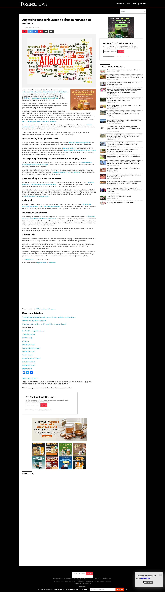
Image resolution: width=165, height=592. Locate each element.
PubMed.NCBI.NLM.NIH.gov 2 (31, 358)
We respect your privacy (73, 581)
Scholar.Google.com (28, 334)
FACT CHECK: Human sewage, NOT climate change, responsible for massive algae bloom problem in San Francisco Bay (124, 182)
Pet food (49, 384)
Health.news (29, 259)
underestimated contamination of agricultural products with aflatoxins (44, 92)
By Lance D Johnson (117, 117)
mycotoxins (36, 384)
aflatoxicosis (36, 381)
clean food (58, 381)
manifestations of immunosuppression (36, 196)
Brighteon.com (27, 368)
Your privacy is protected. (31, 409)
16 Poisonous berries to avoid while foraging (119, 196)
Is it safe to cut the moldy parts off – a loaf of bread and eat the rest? (44, 324)
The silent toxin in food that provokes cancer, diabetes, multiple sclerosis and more (48, 317)
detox (129, 3)
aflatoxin (43, 381)
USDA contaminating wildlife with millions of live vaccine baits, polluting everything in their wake (124, 120)
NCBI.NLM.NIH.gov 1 (28, 344)
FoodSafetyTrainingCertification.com (33, 331)
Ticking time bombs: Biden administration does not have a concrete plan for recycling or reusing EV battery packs (122, 143)
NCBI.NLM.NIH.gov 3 (28, 365)
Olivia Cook (35, 27)
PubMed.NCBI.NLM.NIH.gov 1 (31, 348)
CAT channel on (46, 309)
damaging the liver (69, 148)
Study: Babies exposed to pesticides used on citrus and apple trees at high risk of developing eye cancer (124, 99)
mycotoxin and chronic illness (46, 263)
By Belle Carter (116, 165)
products (60, 384)
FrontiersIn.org (27, 338)
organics (43, 384)
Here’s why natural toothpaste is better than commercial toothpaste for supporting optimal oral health (122, 150)
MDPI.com (25, 341)
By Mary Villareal (116, 108)
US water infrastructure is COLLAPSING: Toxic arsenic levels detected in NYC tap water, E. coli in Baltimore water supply (123, 162)
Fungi (84, 381)
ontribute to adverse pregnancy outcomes (66, 172)
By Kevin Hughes (116, 146)
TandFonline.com (27, 355)
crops (64, 381)
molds (30, 384)
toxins (135, 3)
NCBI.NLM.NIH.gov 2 (28, 351)
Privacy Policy (82, 586)
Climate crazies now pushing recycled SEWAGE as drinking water (124, 156)
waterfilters (120, 3)
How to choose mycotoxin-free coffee (34, 320)
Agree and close (148, 582)
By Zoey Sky (115, 102)
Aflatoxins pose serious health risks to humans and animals (123, 70)
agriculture (50, 381)
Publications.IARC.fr (28, 362)
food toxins (78, 381)
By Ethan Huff (116, 131)
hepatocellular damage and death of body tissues (80, 150)
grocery (89, 381)
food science (70, 381)
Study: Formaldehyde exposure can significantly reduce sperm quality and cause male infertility (124, 175)
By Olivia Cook (116, 71)
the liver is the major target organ (79, 142)
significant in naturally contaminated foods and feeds (41, 98)
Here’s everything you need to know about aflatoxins (39, 121)
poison (55, 384)
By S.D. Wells (115, 79)
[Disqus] (59, 497)
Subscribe (120, 590)
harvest (24, 384)
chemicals (143, 3)
